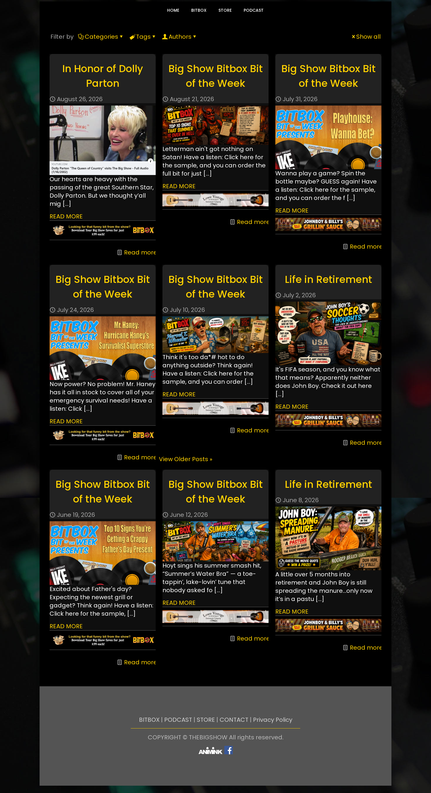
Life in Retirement (328, 279)
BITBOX (149, 720)
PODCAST (178, 720)
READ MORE (66, 216)
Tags (143, 37)
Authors (180, 37)
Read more (140, 252)
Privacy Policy (272, 720)
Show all (368, 37)
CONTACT (234, 720)
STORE (206, 720)
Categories (101, 37)
